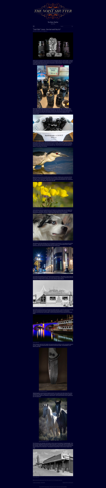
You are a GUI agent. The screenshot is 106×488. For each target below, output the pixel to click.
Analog (34, 480)
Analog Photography (39, 480)
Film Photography (55, 480)
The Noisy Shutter (53, 22)
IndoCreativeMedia (64, 486)
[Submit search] (72, 26)
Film (52, 480)
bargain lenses (44, 480)
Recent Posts (52, 486)
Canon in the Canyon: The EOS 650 (39, 482)
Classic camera (48, 480)
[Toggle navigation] (34, 26)
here (49, 278)
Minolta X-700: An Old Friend (68, 482)
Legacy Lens (60, 480)
